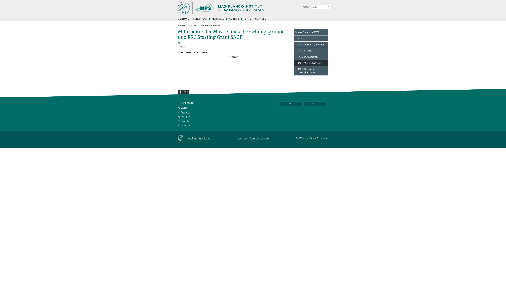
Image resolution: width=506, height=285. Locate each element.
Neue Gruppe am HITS (308, 32)
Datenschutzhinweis (259, 138)
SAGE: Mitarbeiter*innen (310, 63)
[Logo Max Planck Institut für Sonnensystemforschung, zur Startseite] (227, 8)
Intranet (291, 104)
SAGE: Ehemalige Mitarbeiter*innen (307, 71)
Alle (180, 43)
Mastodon (186, 125)
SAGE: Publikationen (308, 57)
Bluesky (184, 108)
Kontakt (315, 104)
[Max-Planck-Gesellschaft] (183, 138)
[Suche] (327, 7)
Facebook (185, 112)
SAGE (300, 38)
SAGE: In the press (307, 50)
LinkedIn (185, 121)
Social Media (186, 103)
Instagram (186, 116)
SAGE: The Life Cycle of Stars (312, 44)
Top (186, 92)
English (306, 7)
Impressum (243, 138)
